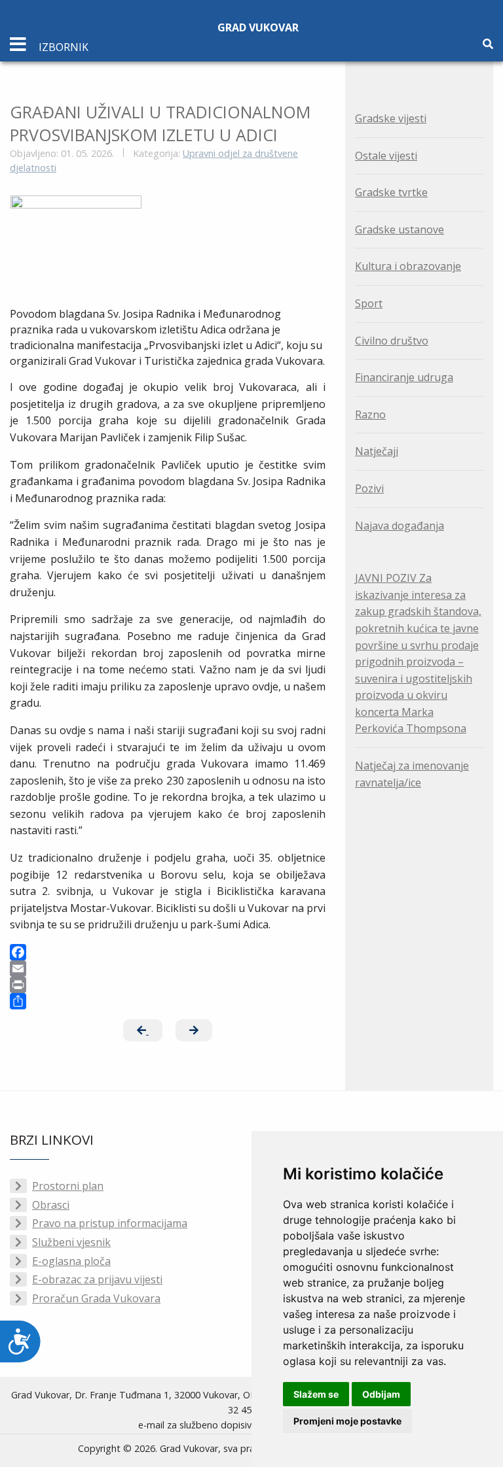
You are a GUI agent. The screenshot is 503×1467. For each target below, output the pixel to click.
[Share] (168, 1001)
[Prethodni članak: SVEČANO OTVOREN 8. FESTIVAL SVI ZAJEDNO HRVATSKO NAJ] (142, 1030)
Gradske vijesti (390, 118)
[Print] (168, 985)
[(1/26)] (75, 238)
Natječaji (376, 451)
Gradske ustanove (399, 229)
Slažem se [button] (316, 1394)
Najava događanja (399, 525)
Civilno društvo (391, 340)
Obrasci (50, 1205)
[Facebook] (168, 952)
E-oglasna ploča (71, 1261)
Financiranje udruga (404, 377)
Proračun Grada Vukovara (96, 1298)
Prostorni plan (67, 1186)
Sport (368, 303)
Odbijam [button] (381, 1394)
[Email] (168, 968)
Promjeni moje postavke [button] (347, 1420)
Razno (370, 414)
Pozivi (369, 488)
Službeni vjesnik (71, 1242)
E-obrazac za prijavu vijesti (97, 1279)
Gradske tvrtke (391, 192)
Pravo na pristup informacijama (109, 1223)
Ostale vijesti (386, 155)
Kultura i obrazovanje (408, 266)
